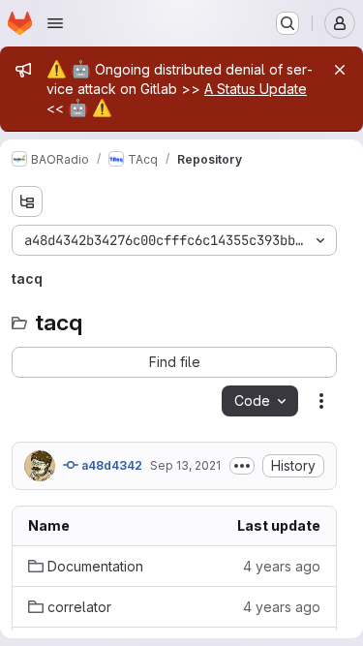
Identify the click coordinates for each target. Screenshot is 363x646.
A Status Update (255, 88)
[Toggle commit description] (242, 466)
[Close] (339, 69)
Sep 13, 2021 (185, 465)
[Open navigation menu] (55, 23)
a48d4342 (110, 465)
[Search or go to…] (287, 23)
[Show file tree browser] (27, 201)
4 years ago (281, 566)
